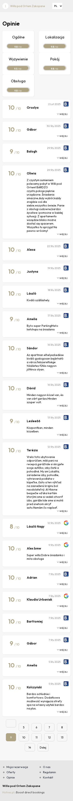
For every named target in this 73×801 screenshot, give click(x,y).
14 (29, 747)
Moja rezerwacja (17, 767)
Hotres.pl (8, 792)
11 (36, 737)
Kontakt (48, 777)
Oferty (10, 772)
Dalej (43, 747)
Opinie (10, 777)
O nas (46, 767)
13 (62, 737)
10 (23, 737)
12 (49, 737)
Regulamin (49, 772)
